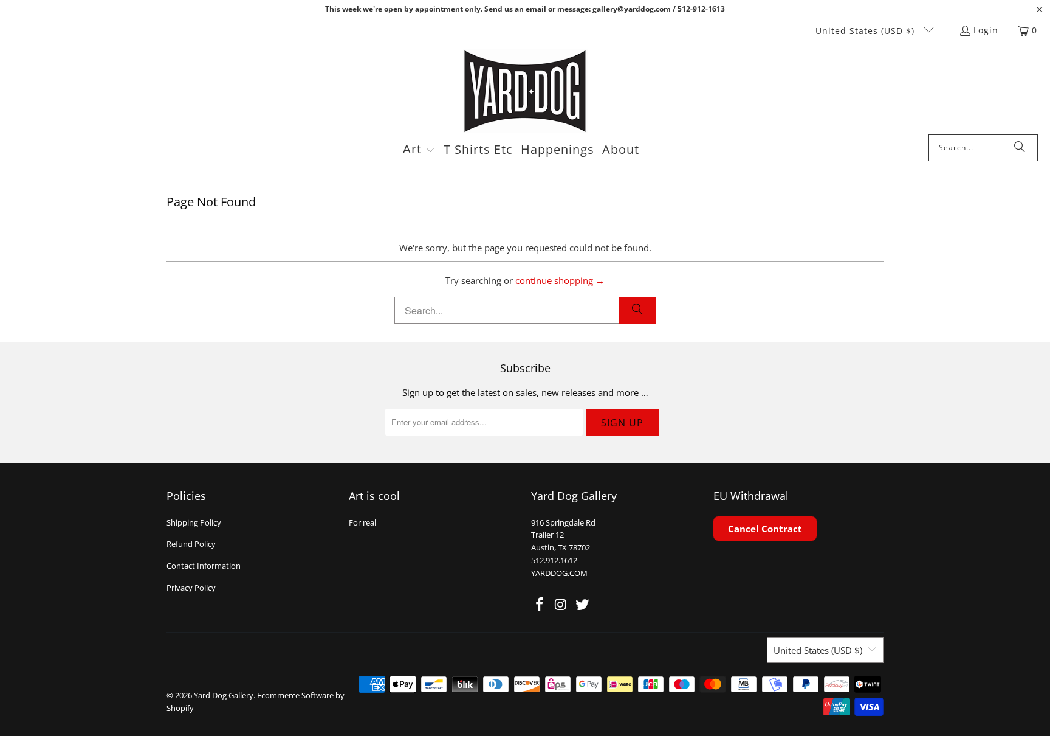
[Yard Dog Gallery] (525, 91)
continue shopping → (560, 280)
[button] (419, 150)
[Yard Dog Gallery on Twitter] (582, 604)
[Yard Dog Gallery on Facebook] (540, 604)
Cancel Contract (765, 528)
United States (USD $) (866, 30)
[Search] (1019, 147)
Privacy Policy (191, 587)
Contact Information (203, 565)
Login (985, 30)
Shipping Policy (193, 522)
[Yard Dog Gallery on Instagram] (561, 604)
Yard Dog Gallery (223, 695)
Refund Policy (191, 543)
